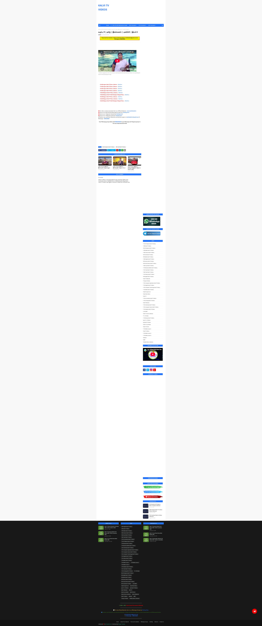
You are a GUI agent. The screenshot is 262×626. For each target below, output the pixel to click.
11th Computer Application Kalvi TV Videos (151, 283)
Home (117, 621)
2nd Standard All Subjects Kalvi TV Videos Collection (154, 505)
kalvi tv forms (146, 326)
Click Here (120, 84)
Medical (144, 337)
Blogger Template (121, 624)
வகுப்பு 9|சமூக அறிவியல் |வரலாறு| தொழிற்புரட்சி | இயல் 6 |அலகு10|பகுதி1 (134, 168)
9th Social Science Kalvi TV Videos (149, 263)
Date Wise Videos (146, 294)
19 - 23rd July (145, 315)
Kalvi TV (144, 296)
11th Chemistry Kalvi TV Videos (149, 304)
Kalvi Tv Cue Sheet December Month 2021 (111, 539)
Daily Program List (146, 291)
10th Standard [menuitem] (132, 25)
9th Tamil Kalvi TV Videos (121, 147)
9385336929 (122, 39)
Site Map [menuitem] (154, 28)
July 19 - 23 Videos (146, 320)
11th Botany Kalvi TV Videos (148, 318)
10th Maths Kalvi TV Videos (148, 250)
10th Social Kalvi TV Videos (148, 265)
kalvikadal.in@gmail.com (131, 37)
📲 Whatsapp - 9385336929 (131, 615)
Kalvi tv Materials (146, 278)
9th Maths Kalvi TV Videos (148, 256)
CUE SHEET (145, 311)
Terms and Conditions (134, 621)
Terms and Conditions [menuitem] (145, 28)
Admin (99, 34)
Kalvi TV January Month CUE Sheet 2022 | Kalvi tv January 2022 (111, 533)
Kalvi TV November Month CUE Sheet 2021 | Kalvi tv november (156, 539)
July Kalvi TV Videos (147, 322)
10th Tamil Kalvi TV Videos (148, 272)
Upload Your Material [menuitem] (133, 28)
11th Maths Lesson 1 (147, 329)
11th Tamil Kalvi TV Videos (148, 270)
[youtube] (154, 370)
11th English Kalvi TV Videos (148, 285)
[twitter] (147, 370)
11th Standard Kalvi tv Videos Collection (155, 516)
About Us (156, 621)
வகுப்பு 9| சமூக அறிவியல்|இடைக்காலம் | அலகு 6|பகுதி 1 (104, 167)
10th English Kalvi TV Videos (148, 259)
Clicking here (126, 112)
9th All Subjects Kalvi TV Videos (108, 147)
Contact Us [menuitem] (131, 31)
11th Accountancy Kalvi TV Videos (149, 298)
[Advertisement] (139, 11)
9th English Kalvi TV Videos (148, 276)
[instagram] (151, 370)
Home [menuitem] (107, 25)
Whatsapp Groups (144, 621)
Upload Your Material (124, 621)
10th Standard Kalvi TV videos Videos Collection (155, 510)
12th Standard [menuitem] (151, 25)
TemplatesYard (109, 624)
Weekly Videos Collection (148, 342)
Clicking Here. (132, 610)
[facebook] (144, 370)
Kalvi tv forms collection (148, 313)
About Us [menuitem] (160, 28)
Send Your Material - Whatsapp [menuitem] (106, 28)
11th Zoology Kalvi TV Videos (149, 300)
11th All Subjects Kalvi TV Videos (149, 243)
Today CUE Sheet (146, 280)
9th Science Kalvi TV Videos (148, 261)
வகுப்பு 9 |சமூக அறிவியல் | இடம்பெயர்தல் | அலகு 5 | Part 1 (119, 167)
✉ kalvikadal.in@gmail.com (131, 614)
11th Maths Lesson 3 (147, 335)
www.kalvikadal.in (131, 111)
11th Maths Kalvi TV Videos (148, 289)
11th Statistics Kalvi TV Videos (149, 309)
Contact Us (162, 621)
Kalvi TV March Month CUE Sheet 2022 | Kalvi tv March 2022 (112, 527)
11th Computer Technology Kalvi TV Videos (151, 287)
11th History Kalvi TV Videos (148, 274)
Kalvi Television (146, 302)
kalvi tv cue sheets (147, 324)
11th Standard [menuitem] (142, 25)
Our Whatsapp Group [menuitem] (121, 28)
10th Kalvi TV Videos (147, 246)
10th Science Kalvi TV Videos (148, 252)
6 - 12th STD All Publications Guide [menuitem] (119, 25)
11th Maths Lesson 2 (147, 333)
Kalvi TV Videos (146, 331)
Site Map (151, 621)
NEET (144, 339)
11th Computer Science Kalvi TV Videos (150, 307)
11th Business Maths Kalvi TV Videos (150, 267)
